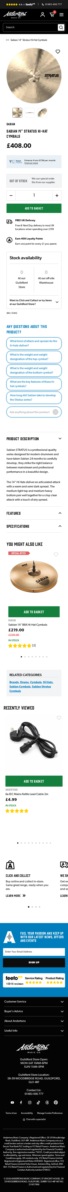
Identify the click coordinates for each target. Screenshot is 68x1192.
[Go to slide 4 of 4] (39, 907)
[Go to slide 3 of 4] (36, 907)
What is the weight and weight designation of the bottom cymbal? (31, 370)
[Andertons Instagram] (30, 1102)
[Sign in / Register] (43, 15)
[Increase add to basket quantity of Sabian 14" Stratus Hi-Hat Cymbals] (56, 195)
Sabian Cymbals (19, 686)
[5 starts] (20, 645)
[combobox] (34, 27)
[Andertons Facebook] (21, 1102)
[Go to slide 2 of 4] (32, 907)
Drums (24, 682)
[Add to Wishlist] (56, 554)
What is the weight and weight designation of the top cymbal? (29, 357)
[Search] (61, 27)
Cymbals (36, 682)
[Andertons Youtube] (12, 1102)
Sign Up (34, 962)
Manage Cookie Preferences (50, 1113)
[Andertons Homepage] (16, 14)
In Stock (13, 640)
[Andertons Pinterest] (56, 1102)
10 (50, 842)
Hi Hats (48, 682)
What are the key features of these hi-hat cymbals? (32, 384)
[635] (32, 810)
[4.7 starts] (17, 811)
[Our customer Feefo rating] (34, 980)
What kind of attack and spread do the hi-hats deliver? (33, 343)
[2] (34, 645)
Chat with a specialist (36, 1119)
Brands (14, 682)
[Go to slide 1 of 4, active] (28, 907)
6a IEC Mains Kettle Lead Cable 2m (26, 794)
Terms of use (11, 1113)
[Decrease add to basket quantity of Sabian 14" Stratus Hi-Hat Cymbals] (11, 195)
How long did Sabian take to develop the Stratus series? (33, 397)
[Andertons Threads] (47, 1102)
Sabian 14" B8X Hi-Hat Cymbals (27, 624)
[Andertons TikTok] (38, 1102)
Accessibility (27, 1113)
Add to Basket (34, 208)
